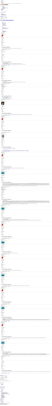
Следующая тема (5, 377)
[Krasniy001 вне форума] (2, 36)
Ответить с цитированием (4, 83)
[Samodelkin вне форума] (3, 86)
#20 (4, 356)
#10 (4, 187)
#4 (4, 84)
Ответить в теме (2, 16)
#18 (4, 322)
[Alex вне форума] (2, 53)
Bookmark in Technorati (4, 25)
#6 (4, 116)
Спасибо (9, 83)
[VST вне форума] (2, 104)
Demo (1, 10)
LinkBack (2, 21)
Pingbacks (2, 397)
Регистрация (2, 0)
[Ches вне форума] (2, 137)
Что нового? (2, 9)
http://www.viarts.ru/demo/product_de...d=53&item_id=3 (15, 114)
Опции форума (3, 7)
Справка (3, 6)
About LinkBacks (4, 23)
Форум (2, 13)
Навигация (3, 8)
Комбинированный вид (4, 31)
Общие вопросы (2, 14)
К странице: (2, 376)
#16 (4, 287)
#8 (4, 152)
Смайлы (2, 395)
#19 (4, 339)
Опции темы (2, 26)
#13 (4, 239)
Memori (2, 390)
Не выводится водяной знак (8, 20)
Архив (2, 401)
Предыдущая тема (2, 377)
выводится (2, 384)
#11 (4, 205)
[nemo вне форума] (3, 173)
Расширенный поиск (3, 12)
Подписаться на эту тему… (4, 28)
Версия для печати (4, 27)
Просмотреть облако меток (2, 386)
